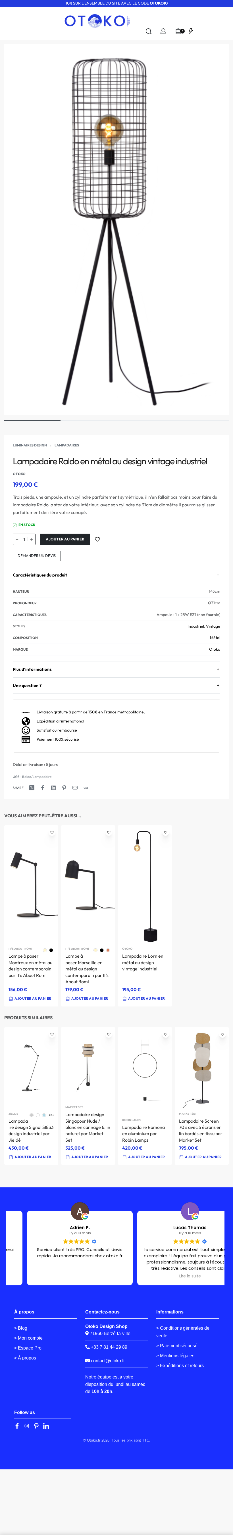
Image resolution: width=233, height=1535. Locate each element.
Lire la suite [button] (171, 1276)
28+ (51, 1115)
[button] (143, 998)
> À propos (25, 1358)
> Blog (20, 1328)
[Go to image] (32, 420)
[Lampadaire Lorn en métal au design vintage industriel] (145, 884)
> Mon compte (28, 1338)
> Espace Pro (27, 1348)
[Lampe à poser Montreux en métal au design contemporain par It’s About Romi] (31, 884)
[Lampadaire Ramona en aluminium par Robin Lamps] (145, 1070)
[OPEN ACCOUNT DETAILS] (163, 31)
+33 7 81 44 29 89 (108, 1347)
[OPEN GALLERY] (116, 229)
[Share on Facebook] (42, 787)
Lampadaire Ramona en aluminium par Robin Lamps (143, 1133)
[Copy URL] (85, 787)
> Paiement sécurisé (176, 1345)
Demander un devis (37, 555)
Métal (215, 637)
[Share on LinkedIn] (53, 787)
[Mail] (75, 787)
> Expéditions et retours (180, 1365)
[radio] (45, 950)
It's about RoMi (20, 948)
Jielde (13, 1113)
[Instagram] (27, 1426)
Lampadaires (67, 445)
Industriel (196, 626)
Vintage (213, 626)
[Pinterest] (36, 1426)
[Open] (191, 31)
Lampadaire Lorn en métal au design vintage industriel (142, 962)
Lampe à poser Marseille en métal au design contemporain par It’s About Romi (87, 968)
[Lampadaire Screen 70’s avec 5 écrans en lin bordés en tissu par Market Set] (202, 1067)
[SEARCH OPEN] (148, 31)
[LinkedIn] (46, 1426)
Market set (74, 1107)
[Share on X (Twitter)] (31, 787)
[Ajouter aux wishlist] (97, 539)
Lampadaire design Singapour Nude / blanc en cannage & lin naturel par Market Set (87, 1127)
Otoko (214, 649)
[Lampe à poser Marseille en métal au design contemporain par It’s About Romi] (88, 884)
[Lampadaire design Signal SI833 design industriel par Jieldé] (31, 1068)
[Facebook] (17, 1426)
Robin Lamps (131, 1120)
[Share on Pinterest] (64, 787)
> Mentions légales (175, 1355)
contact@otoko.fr (108, 1360)
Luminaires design (30, 445)
